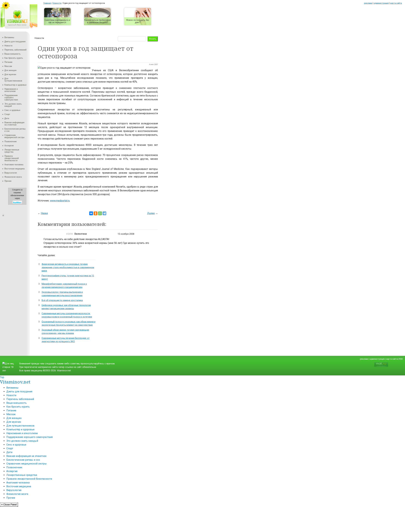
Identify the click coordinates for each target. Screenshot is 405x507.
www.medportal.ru (60, 200)
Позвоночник (10, 141)
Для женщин (10, 70)
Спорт (7, 114)
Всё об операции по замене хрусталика (62, 300)
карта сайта (396, 3)
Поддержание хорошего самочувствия (11, 97)
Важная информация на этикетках (14, 123)
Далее (151, 213)
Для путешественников (13, 79)
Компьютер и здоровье (15, 85)
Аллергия (9, 145)
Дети (6, 118)
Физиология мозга (13, 177)
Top (2, 377)
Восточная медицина (14, 168)
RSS (401, 359)
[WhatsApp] (100, 213)
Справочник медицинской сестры (14, 136)
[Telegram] (104, 213)
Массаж (8, 66)
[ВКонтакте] (91, 213)
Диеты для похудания (14, 41)
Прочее (7, 181)
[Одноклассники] (95, 213)
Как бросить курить (13, 58)
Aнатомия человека (13, 164)
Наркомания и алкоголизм (11, 90)
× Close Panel (9, 504)
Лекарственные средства (11, 150)
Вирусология (10, 173)
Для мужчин (10, 74)
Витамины (9, 37)
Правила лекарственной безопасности (11, 158)
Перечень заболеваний (15, 50)
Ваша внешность (12, 54)
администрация (381, 3)
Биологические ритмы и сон (14, 130)
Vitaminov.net (15, 382)
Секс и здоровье (12, 110)
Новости (8, 45)
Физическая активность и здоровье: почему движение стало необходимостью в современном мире (68, 267)
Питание (8, 62)
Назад (44, 213)
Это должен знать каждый (13, 105)
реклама (368, 3)
